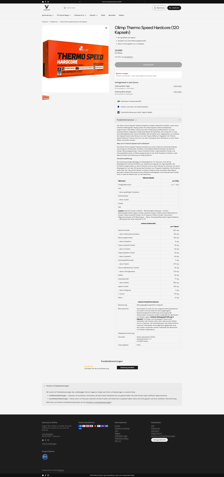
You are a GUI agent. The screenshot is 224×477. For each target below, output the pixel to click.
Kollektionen (54, 22)
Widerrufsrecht (156, 433)
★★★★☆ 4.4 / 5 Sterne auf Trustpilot (112, 1)
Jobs (116, 431)
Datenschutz (155, 428)
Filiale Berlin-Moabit (122, 438)
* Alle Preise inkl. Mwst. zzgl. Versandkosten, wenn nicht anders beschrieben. (112, 475)
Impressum (155, 431)
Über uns (118, 441)
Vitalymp (61, 470)
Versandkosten (128, 57)
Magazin (117, 433)
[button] (174, 8)
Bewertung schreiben (127, 367)
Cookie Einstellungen (49, 444)
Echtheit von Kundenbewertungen (99, 402)
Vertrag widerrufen (159, 440)
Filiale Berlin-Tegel (121, 436)
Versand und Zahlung (122, 428)
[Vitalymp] (46, 7)
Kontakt (117, 426)
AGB (152, 426)
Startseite (45, 22)
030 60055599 (47, 434)
